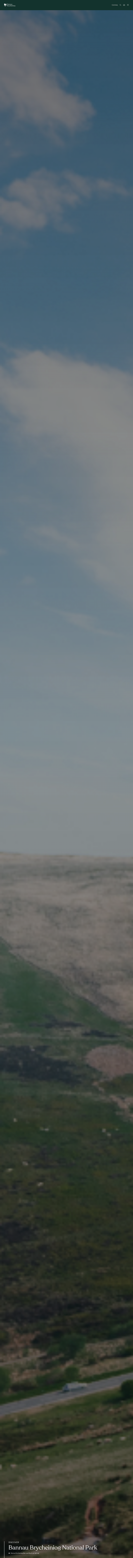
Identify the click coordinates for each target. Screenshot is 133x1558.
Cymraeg (115, 5)
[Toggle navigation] (128, 5)
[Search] (121, 5)
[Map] (124, 5)
